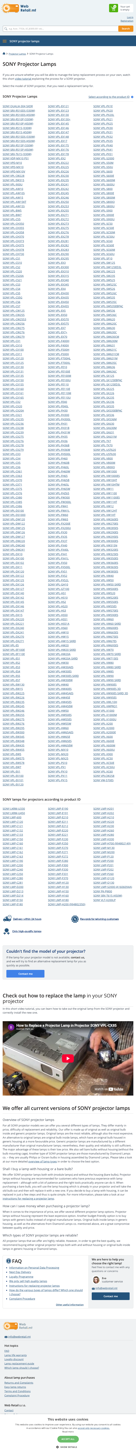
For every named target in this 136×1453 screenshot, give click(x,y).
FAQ (6, 1351)
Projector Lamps (17, 53)
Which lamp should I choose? (21, 1367)
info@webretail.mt (106, 1288)
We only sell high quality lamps (28, 1281)
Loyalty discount (14, 1359)
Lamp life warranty (15, 1355)
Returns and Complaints (18, 1382)
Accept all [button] (68, 1439)
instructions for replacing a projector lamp (28, 1198)
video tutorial (23, 78)
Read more (68, 1431)
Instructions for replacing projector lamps (34, 1285)
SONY (18, 106)
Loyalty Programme (21, 1276)
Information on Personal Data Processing (34, 1267)
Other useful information (70, 1304)
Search (126, 28)
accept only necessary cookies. (94, 1428)
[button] (68, 1447)
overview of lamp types (42, 1161)
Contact (8, 1410)
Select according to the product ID (109, 96)
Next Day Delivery (20, 1272)
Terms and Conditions (17, 1391)
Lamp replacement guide (19, 1363)
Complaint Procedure (22, 1298)
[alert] (68, 1433)
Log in (130, 17)
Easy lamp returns (15, 1387)
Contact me (25, 973)
